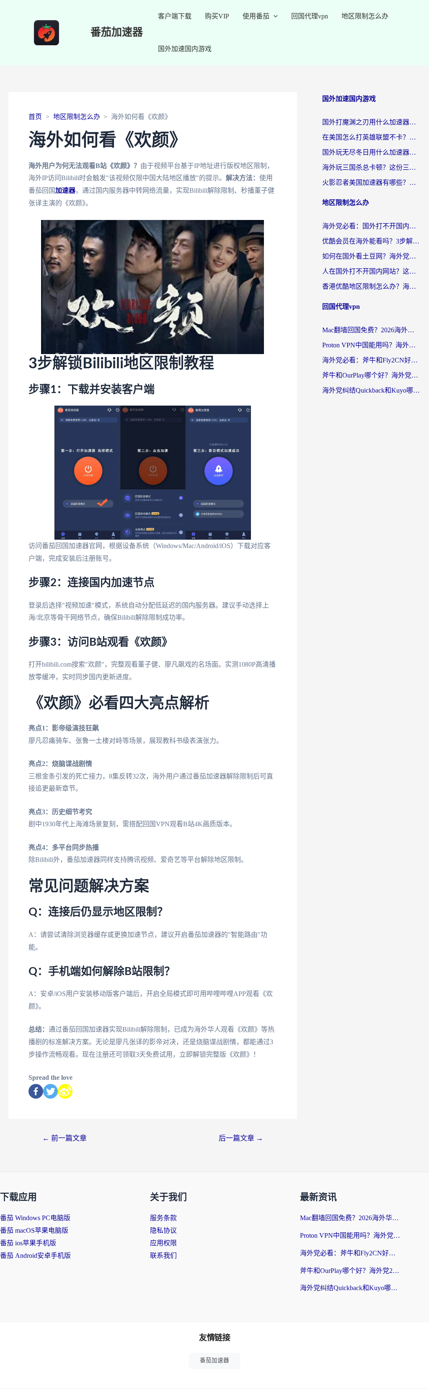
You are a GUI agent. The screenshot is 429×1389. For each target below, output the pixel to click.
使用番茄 (256, 16)
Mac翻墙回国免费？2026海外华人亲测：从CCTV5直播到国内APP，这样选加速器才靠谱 (371, 330)
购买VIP (217, 16)
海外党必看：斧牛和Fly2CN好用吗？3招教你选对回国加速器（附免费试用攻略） (371, 360)
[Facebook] (35, 1091)
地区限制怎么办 (364, 16)
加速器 (65, 190)
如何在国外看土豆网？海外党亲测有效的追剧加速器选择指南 (371, 256)
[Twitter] (50, 1091)
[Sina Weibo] (65, 1091)
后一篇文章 (241, 1138)
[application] (273, 16)
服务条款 (163, 1217)
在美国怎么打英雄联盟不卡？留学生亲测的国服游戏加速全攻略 (371, 137)
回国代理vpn (309, 16)
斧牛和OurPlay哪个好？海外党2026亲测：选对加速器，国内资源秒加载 (371, 375)
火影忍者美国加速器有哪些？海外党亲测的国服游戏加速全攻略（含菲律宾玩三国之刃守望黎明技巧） (371, 182)
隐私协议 (163, 1230)
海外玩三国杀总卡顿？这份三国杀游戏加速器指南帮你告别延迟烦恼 (371, 167)
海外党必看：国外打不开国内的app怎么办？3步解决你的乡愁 (371, 226)
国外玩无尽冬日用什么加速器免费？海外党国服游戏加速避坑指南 (371, 152)
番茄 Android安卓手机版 (35, 1255)
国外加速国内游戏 (185, 48)
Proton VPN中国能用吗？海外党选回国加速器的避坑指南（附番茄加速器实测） (371, 345)
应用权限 (163, 1243)
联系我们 (163, 1255)
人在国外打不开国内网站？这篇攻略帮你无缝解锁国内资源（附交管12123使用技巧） (371, 271)
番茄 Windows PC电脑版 (35, 1217)
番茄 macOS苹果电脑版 (34, 1230)
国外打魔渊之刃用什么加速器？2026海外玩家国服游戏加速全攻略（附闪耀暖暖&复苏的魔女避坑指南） (371, 122)
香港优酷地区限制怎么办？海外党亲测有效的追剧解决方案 (371, 286)
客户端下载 (174, 16)
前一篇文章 (64, 1138)
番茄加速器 (116, 32)
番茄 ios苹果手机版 (28, 1243)
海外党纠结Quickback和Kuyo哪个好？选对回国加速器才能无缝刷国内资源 (371, 390)
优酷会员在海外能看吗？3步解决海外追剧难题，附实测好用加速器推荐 (371, 241)
